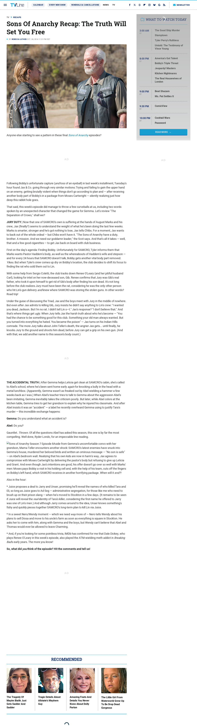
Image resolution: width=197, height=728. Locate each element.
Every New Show (57, 5)
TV (113, 4)
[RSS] (164, 5)
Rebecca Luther (19, 39)
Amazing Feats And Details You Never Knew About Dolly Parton (80, 702)
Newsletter (183, 5)
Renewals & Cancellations (85, 5)
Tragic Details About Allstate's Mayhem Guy (49, 700)
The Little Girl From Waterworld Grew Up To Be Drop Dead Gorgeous (112, 702)
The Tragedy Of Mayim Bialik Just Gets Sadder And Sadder (16, 702)
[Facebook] (129, 5)
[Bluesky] (154, 5)
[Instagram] (149, 5)
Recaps (17, 17)
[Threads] (139, 5)
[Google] (159, 5)
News (106, 4)
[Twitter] (134, 5)
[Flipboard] (144, 5)
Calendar (38, 5)
